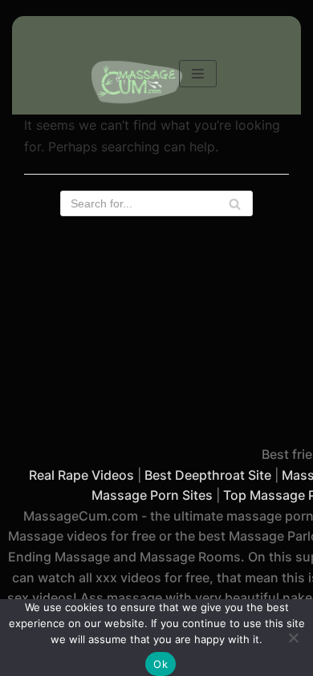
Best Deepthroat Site (207, 475)
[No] (293, 638)
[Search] (235, 203)
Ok (160, 664)
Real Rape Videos (81, 475)
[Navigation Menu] (198, 73)
